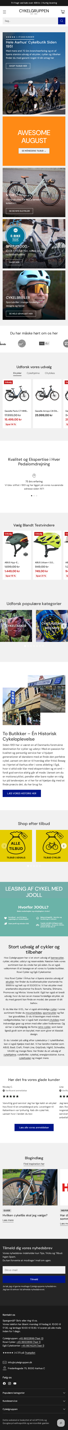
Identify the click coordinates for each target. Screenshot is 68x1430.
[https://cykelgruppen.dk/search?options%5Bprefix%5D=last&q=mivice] (34, 192)
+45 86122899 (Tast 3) (31, 1338)
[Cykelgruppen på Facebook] (4, 1384)
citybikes (54, 1019)
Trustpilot (30, 1352)
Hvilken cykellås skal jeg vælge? (25, 1215)
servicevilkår (36, 1423)
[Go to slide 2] (28, 646)
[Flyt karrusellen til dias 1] (31, 495)
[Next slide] (64, 626)
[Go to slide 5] (37, 646)
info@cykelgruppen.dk (20, 1362)
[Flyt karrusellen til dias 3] (36, 495)
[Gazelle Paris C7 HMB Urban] (17, 393)
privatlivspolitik (18, 1423)
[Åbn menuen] (4, 11)
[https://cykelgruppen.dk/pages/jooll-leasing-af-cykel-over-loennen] (34, 917)
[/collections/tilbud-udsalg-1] (34, 73)
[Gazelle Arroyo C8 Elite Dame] (47, 393)
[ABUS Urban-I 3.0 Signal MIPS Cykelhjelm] (47, 545)
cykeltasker (25, 1058)
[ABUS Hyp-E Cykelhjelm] (17, 545)
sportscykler (49, 1012)
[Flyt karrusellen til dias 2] (34, 495)
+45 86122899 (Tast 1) (28, 1342)
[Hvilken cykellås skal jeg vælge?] (30, 1187)
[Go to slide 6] (40, 646)
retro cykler (44, 1026)
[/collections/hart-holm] (34, 295)
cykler (53, 1009)
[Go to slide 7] (43, 646)
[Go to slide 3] (31, 646)
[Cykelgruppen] (34, 12)
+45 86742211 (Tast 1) (32, 1345)
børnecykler (57, 957)
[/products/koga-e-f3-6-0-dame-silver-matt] (34, 243)
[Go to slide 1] (25, 646)
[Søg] (61, 20)
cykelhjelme (10, 1054)
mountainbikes (34, 1012)
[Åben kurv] (62, 11)
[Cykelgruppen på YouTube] (15, 1384)
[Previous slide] (4, 626)
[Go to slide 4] (34, 646)
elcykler (10, 981)
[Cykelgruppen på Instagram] (10, 1384)
